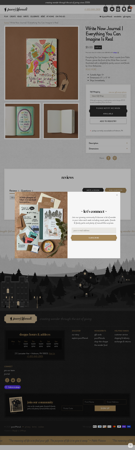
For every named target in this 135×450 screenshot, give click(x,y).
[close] (117, 195)
